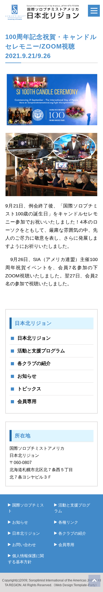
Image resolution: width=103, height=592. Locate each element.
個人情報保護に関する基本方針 (26, 558)
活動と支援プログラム (41, 350)
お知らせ (26, 376)
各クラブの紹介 (34, 363)
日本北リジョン (34, 338)
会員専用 (26, 401)
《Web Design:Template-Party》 (75, 585)
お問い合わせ (24, 544)
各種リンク (68, 522)
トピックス (29, 388)
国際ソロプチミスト (26, 508)
